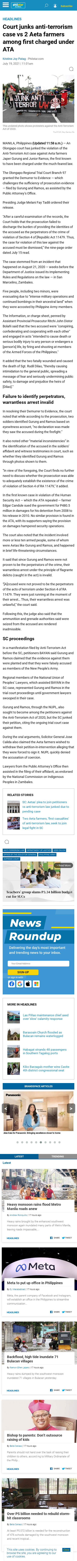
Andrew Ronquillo (18, 1215)
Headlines (12, 19)
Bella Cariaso (16, 1446)
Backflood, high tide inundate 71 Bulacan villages (32, 1359)
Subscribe (67, 6)
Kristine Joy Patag (14, 59)
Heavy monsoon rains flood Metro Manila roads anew (34, 1206)
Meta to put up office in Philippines (35, 1283)
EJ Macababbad (17, 1289)
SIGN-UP (23, 972)
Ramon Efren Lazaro (19, 1367)
